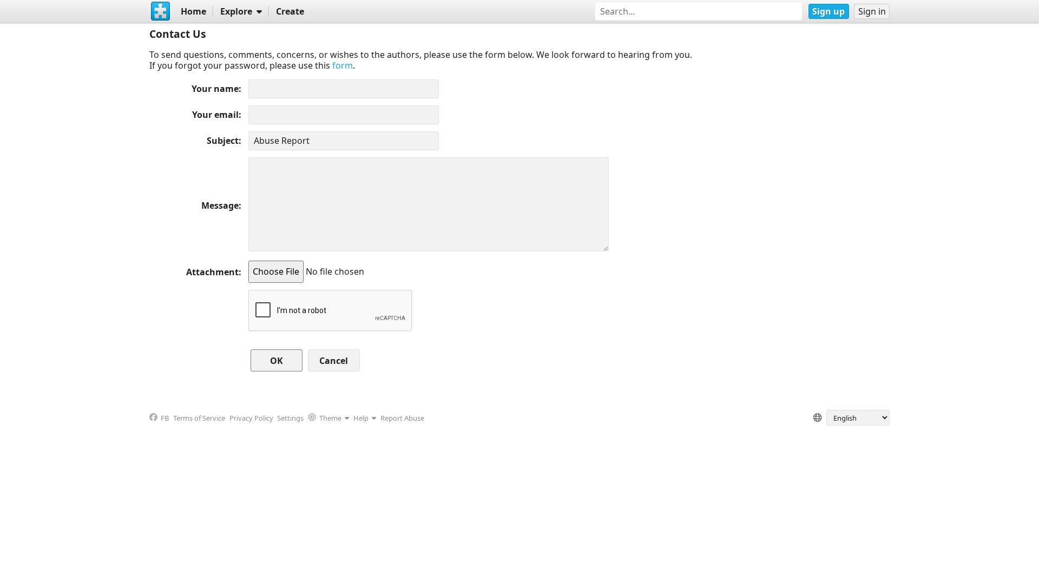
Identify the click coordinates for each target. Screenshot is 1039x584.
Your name (215, 89)
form (342, 65)
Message (220, 205)
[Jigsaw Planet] (160, 11)
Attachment (212, 272)
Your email (215, 115)
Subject (223, 141)
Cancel (333, 361)
